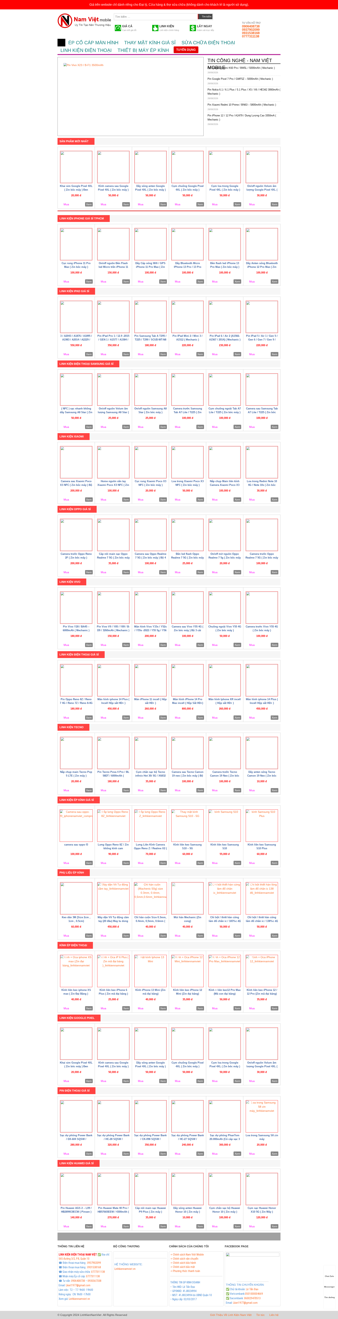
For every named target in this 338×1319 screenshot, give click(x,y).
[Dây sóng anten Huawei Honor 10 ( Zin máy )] (187, 1189)
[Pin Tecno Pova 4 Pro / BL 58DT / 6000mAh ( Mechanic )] (113, 753)
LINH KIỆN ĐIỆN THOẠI (86, 50)
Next (204, 95)
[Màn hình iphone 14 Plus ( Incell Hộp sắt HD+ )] (113, 680)
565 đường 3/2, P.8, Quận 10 (74, 1258)
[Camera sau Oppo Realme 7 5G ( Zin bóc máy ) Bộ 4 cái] (150, 535)
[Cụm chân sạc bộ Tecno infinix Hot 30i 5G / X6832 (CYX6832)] (150, 753)
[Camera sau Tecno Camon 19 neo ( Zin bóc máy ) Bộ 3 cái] (187, 753)
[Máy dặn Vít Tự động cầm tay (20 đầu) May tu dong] (113, 898)
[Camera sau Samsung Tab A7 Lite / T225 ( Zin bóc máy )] (261, 389)
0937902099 (251, 30)
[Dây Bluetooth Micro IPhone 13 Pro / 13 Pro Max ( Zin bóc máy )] (187, 244)
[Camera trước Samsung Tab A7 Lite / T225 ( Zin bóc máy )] (187, 389)
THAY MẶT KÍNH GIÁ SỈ (150, 42)
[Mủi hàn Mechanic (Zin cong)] (187, 898)
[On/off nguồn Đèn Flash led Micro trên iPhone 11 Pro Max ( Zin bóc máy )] (113, 244)
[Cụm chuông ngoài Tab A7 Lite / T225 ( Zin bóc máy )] (224, 389)
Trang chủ (61, 42)
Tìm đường (329, 1297)
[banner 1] (131, 96)
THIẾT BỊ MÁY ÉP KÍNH (143, 50)
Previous (57, 95)
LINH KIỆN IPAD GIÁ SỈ (74, 291)
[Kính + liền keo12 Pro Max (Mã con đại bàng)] (224, 971)
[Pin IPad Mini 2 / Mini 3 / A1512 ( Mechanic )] (187, 317)
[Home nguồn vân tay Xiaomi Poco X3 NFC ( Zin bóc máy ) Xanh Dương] (113, 462)
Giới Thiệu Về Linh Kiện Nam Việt (231, 1314)
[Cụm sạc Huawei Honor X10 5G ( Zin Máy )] (261, 1189)
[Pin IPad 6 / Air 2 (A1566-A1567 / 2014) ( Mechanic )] (224, 317)
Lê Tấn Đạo (252, 1289)
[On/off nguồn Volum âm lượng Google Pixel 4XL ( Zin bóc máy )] (261, 167)
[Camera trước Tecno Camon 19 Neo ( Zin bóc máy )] (224, 753)
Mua (66, 204)
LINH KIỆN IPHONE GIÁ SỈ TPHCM (81, 218)
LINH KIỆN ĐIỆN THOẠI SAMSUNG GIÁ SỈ (86, 363)
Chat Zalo (329, 1276)
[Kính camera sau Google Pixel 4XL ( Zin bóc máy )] (113, 167)
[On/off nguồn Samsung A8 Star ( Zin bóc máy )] (150, 389)
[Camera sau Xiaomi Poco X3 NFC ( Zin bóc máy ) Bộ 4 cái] (76, 462)
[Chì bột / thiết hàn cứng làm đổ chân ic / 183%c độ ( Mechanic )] (224, 898)
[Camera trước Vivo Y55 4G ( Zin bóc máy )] (261, 607)
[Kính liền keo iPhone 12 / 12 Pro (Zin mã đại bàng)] (261, 971)
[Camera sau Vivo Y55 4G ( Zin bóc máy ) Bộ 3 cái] (187, 607)
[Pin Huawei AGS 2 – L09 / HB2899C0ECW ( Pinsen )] (76, 1189)
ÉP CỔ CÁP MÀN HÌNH (93, 42)
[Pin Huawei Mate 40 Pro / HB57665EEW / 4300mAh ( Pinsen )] (113, 1189)
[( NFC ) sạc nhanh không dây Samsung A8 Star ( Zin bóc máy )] (76, 389)
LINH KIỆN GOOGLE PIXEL (77, 1017)
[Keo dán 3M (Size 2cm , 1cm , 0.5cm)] (76, 898)
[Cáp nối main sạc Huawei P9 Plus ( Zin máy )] (150, 1189)
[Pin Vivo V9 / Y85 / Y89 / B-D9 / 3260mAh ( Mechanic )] (113, 607)
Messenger (329, 1287)
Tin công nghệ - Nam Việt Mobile (240, 64)
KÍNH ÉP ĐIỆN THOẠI (73, 945)
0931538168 (251, 33)
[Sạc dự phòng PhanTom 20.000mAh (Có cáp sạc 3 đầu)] (224, 1116)
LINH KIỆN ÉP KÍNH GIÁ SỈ (76, 799)
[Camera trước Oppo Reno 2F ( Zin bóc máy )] (76, 535)
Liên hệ (274, 1314)
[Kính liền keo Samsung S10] (224, 825)
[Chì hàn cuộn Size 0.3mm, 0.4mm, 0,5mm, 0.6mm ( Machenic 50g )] (150, 898)
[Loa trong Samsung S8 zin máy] (261, 1116)
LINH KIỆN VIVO (69, 581)
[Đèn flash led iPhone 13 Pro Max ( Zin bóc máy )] (224, 244)
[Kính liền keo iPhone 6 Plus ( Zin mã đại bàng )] (113, 971)
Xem (89, 204)
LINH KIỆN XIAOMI (71, 436)
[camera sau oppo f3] (76, 825)
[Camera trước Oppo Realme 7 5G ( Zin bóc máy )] (261, 535)
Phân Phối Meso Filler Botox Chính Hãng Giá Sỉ (139, 1273)
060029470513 (252, 1298)
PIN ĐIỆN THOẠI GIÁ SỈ (74, 1090)
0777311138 (250, 36)
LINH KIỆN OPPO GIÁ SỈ (75, 509)
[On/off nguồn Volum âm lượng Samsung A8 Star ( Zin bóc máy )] (113, 389)
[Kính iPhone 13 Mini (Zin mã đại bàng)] (150, 971)
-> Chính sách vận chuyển (184, 1258)
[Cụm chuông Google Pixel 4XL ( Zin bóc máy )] (187, 167)
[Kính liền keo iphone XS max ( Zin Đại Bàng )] (76, 971)
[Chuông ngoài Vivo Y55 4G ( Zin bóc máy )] (224, 607)
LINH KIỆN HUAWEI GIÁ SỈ (76, 1163)
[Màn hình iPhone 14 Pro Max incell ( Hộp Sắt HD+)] (187, 680)
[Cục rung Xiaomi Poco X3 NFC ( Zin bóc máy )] (150, 462)
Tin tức (260, 1314)
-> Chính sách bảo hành (183, 1262)
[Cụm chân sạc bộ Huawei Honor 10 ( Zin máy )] (224, 1189)
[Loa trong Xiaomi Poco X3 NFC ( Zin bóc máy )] (187, 462)
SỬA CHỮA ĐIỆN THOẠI (208, 42)
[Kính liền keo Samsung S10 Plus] (261, 825)
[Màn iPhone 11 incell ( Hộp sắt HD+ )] (150, 680)
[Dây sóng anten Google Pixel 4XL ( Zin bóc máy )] (150, 167)
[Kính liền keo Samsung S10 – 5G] (187, 825)
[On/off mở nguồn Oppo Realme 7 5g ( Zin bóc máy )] (224, 535)
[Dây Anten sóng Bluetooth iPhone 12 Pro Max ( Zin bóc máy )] (261, 244)
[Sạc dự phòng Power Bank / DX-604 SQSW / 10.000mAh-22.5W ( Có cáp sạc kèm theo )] (76, 1116)
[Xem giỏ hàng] (219, 16)
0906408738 (251, 26)
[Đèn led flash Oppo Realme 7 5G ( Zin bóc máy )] (187, 535)
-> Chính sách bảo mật (182, 1266)
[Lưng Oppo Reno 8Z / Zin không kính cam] (113, 825)
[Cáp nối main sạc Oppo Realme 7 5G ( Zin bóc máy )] (113, 535)
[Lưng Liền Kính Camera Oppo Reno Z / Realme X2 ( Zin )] (150, 825)
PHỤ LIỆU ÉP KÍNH (71, 872)
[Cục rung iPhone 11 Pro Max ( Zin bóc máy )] (76, 244)
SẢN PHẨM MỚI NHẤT (74, 141)
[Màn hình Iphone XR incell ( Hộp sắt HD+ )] (224, 680)
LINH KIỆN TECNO (71, 727)
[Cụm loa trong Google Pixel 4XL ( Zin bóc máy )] (224, 167)
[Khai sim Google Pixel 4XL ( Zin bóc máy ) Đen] (76, 167)
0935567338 (94, 1280)
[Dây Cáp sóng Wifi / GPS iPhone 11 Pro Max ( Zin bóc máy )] (150, 244)
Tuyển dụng (186, 49)
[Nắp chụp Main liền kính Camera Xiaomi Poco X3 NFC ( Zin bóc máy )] (224, 462)
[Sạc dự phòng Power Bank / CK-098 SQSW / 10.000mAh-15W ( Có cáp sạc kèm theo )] (150, 1116)
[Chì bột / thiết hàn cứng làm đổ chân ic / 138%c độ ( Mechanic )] (261, 898)
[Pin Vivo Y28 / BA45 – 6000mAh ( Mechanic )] (76, 607)
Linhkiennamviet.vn (79, 1298)
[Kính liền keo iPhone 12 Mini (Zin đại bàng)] (187, 971)
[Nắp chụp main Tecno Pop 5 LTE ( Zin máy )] (76, 753)
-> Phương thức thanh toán (185, 1271)
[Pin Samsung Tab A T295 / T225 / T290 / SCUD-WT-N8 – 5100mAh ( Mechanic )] (150, 317)
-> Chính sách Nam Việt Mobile (187, 1254)
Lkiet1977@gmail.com (78, 1285)
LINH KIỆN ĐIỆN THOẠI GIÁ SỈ (79, 654)
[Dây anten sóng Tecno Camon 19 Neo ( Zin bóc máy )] (261, 753)
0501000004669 (254, 1293)
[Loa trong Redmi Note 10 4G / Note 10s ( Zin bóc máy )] (261, 462)
